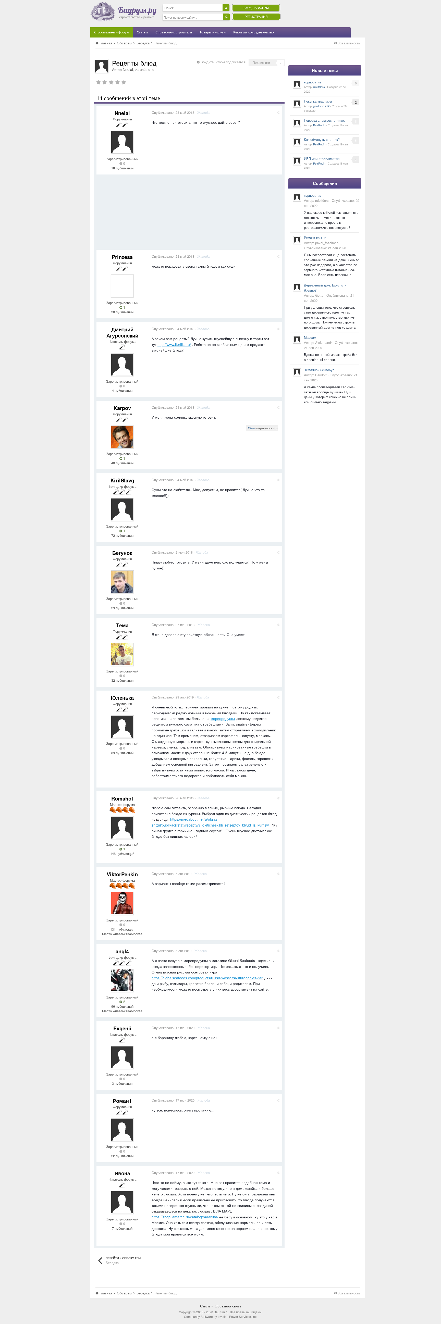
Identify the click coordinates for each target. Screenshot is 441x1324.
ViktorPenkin (122, 874)
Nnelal (128, 69)
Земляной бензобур (319, 369)
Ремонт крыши (315, 237)
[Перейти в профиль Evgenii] (122, 1057)
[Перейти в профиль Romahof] (122, 827)
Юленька (122, 697)
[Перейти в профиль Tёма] (122, 654)
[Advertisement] (189, 214)
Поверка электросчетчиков (325, 120)
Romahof (122, 798)
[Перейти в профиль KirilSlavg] (122, 509)
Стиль (205, 1305)
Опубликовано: (173, 112)
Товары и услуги (213, 32)
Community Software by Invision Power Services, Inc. (220, 1316)
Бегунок (122, 552)
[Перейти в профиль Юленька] (122, 726)
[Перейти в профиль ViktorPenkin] (122, 903)
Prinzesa (122, 256)
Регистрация (256, 16)
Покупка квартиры (318, 101)
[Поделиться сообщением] (278, 112)
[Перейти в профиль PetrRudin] (297, 123)
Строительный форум (111, 32)
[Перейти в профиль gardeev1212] (297, 104)
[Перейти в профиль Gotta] (297, 287)
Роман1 (122, 1100)
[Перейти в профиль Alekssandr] (297, 340)
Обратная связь (228, 1305)
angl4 (122, 951)
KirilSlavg (122, 480)
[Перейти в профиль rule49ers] (297, 85)
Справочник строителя (173, 32)
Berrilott (321, 374)
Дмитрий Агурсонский (122, 332)
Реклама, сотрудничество (253, 32)
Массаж (310, 337)
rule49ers (319, 87)
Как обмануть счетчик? (322, 139)
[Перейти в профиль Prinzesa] (122, 285)
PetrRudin (319, 125)
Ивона (122, 1173)
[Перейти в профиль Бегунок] (122, 581)
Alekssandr (323, 342)
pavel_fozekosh (326, 242)
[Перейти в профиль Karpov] (122, 437)
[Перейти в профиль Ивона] (122, 1202)
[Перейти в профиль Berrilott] (297, 372)
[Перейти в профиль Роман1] (122, 1129)
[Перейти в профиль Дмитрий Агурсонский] (122, 364)
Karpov (122, 407)
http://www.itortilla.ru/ (174, 344)
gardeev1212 (321, 106)
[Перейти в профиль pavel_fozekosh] (297, 240)
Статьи (142, 32)
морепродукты (223, 718)
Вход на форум (256, 7)
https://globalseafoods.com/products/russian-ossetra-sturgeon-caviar (207, 977)
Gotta (319, 295)
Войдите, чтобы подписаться (223, 61)
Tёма (251, 428)
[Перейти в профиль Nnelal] (101, 66)
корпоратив (312, 82)
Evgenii (122, 1028)
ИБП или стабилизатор (321, 158)
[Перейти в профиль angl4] (122, 980)
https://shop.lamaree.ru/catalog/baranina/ (185, 1216)
